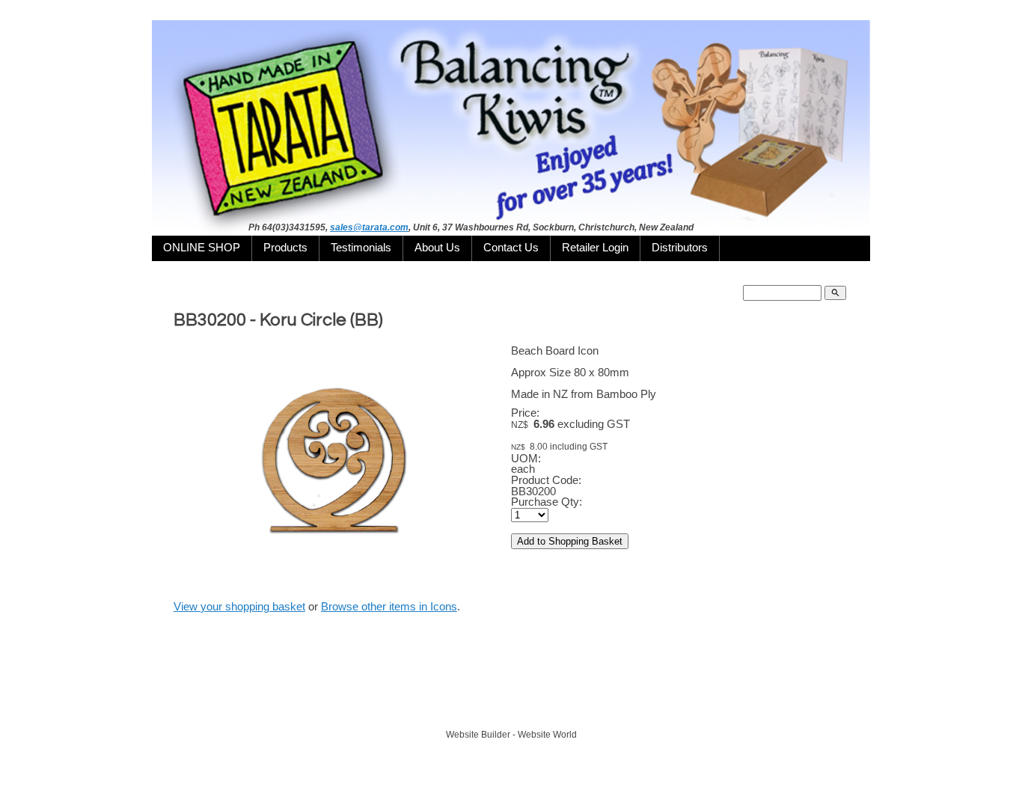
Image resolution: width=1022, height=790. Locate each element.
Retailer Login (595, 248)
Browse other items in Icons (389, 607)
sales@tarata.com (369, 227)
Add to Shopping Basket (569, 541)
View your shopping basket (239, 607)
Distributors (680, 248)
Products (285, 248)
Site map (579, 707)
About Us (437, 248)
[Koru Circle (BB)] (336, 585)
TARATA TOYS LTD (515, 707)
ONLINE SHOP (201, 248)
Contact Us (511, 248)
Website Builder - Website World (511, 734)
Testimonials (361, 248)
